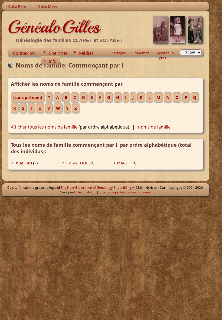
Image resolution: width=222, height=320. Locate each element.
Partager (118, 52)
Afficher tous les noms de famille (44, 127)
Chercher (58, 53)
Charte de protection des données (125, 192)
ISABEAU (24, 163)
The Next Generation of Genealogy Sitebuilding (96, 187)
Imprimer (141, 52)
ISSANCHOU (77, 163)
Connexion (24, 53)
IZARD (122, 163)
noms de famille (154, 127)
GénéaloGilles (54, 27)
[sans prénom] (27, 97)
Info (53, 61)
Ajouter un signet (165, 53)
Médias (86, 53)
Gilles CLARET (84, 192)
